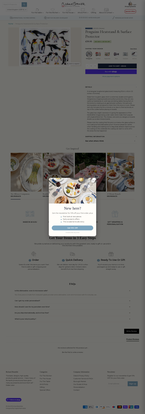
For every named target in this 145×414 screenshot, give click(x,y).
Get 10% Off (72, 228)
